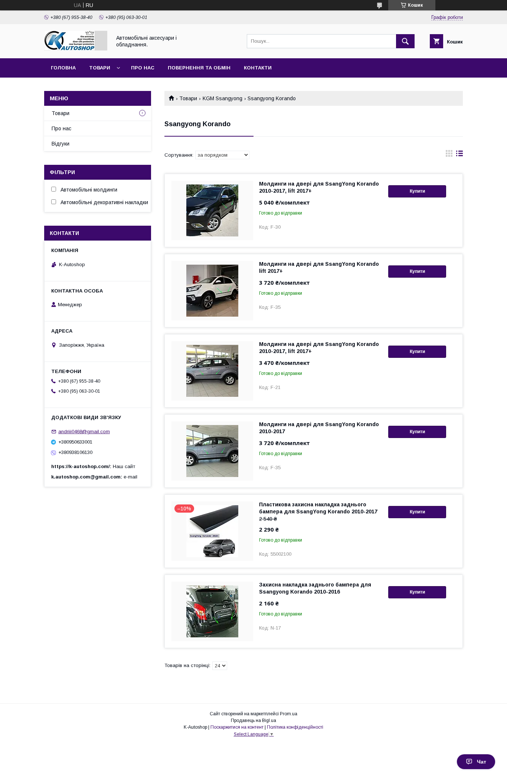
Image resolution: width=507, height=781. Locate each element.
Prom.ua (288, 713)
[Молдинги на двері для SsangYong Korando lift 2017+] (212, 290)
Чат (481, 762)
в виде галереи (449, 155)
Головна (63, 68)
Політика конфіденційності (295, 727)
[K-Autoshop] (75, 49)
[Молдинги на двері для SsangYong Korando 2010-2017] (212, 451)
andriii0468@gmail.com (84, 431)
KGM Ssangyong (222, 98)
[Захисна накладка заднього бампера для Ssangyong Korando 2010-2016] (212, 611)
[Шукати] (405, 41)
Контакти (258, 68)
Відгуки (60, 144)
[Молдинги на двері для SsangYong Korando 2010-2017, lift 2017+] (212, 210)
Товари (99, 68)
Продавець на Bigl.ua (253, 720)
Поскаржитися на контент (237, 727)
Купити (417, 191)
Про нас (142, 68)
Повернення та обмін (199, 68)
